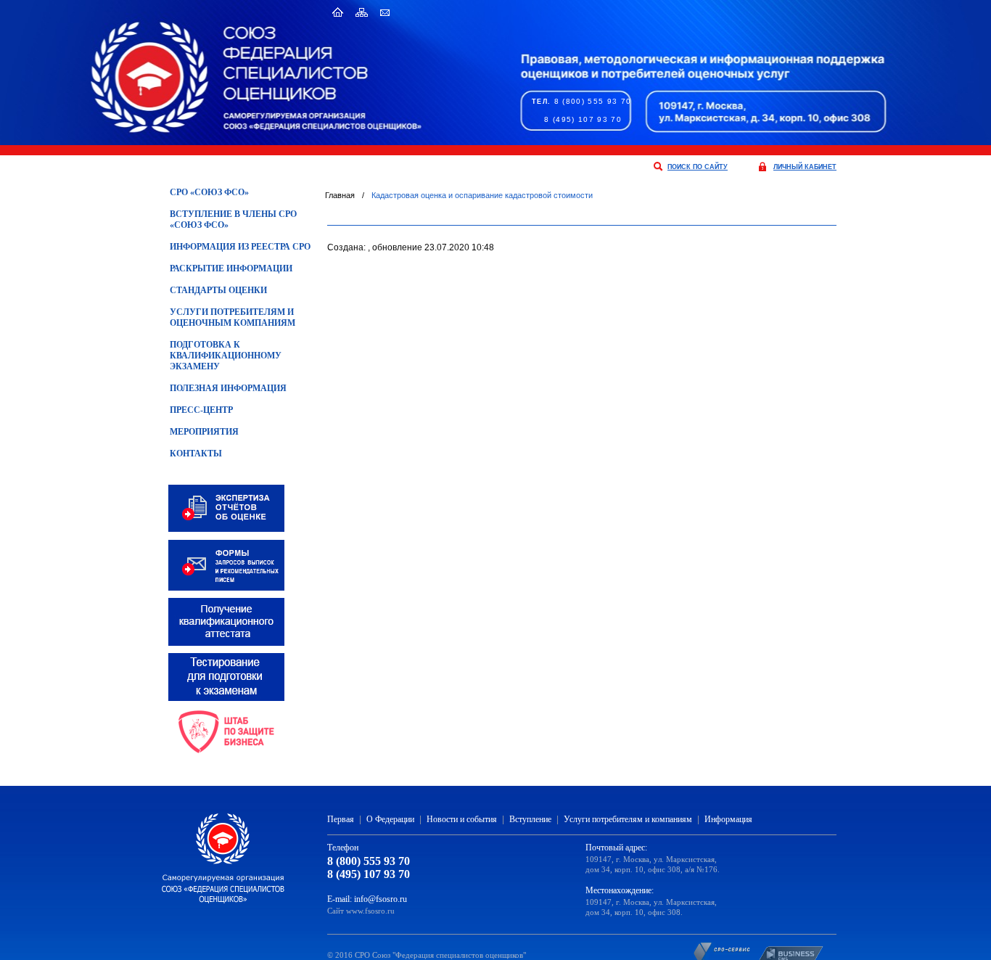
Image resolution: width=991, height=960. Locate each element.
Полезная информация (228, 388)
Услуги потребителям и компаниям (628, 819)
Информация (728, 819)
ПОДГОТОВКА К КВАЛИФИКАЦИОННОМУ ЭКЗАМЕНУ (225, 356)
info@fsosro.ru (380, 899)
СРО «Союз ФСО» (209, 192)
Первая (340, 819)
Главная (340, 195)
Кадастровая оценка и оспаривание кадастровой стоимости (482, 195)
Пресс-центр (201, 410)
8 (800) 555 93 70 (593, 101)
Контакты (196, 453)
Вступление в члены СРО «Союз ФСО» (233, 219)
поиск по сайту (697, 167)
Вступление (530, 819)
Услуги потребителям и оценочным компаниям (232, 317)
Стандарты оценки (218, 290)
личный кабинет (804, 167)
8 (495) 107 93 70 (583, 119)
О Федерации (390, 819)
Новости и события (462, 819)
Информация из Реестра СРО (240, 247)
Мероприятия (204, 432)
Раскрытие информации (231, 268)
